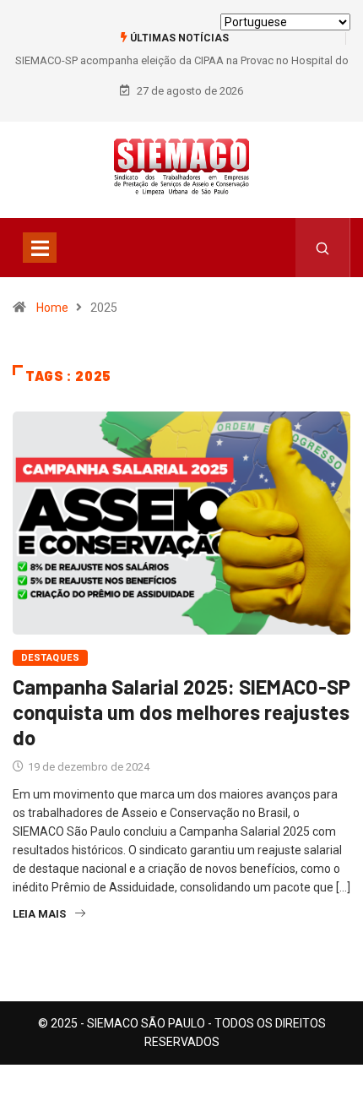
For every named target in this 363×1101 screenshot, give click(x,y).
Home (52, 307)
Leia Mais (39, 914)
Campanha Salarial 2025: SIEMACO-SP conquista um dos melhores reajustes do (181, 711)
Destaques (50, 657)
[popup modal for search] (322, 247)
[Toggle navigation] (40, 247)
